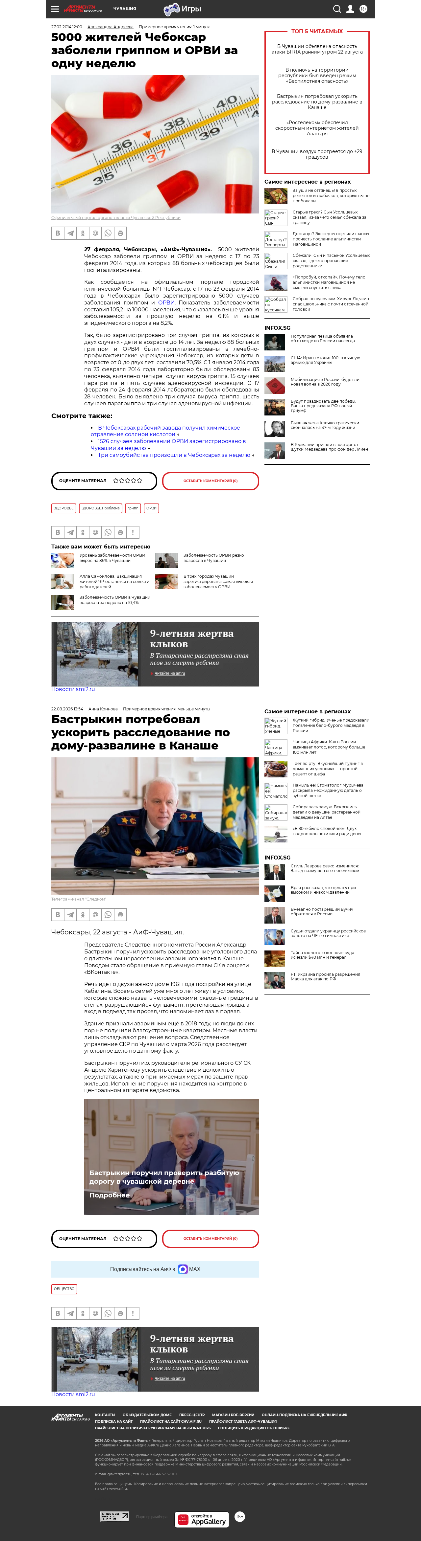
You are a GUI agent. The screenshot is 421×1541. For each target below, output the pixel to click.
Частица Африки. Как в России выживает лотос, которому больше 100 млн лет (329, 747)
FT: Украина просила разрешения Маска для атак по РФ (325, 976)
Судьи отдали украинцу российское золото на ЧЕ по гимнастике (328, 933)
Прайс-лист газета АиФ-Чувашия (243, 1421)
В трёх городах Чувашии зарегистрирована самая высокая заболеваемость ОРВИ (218, 581)
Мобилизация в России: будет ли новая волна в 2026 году (325, 382)
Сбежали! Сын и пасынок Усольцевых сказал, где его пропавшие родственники (331, 260)
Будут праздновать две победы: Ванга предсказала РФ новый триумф (323, 406)
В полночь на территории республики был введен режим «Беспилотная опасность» (317, 75)
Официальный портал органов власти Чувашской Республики (116, 217)
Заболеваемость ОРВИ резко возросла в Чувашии (214, 558)
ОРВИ (166, 303)
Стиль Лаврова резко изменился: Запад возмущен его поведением (325, 868)
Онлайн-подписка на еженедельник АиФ (304, 1415)
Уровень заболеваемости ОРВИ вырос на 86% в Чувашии (112, 558)
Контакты (105, 1415)
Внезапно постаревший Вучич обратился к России (322, 911)
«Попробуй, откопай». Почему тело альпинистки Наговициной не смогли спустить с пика (329, 282)
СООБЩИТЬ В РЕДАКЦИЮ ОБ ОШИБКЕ (254, 1428)
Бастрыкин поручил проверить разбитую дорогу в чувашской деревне (164, 1177)
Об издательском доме (147, 1415)
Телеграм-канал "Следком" (78, 899)
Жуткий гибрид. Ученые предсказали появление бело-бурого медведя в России (331, 725)
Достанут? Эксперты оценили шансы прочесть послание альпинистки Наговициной (331, 239)
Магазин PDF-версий (233, 1415)
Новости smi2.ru (73, 689)
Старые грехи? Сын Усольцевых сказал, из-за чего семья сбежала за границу (329, 217)
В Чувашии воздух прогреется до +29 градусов (317, 154)
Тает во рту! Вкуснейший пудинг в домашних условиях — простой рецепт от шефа (328, 768)
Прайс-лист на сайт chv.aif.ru (171, 1421)
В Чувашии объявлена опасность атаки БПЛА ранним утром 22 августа (317, 49)
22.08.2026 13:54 (67, 708)
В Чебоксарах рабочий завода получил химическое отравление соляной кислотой (165, 431)
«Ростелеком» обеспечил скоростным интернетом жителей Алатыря (317, 128)
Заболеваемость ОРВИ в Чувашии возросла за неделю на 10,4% (115, 600)
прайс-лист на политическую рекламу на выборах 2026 (152, 1428)
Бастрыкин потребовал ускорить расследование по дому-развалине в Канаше (317, 102)
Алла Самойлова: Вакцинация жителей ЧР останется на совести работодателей (114, 581)
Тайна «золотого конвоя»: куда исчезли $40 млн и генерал (322, 955)
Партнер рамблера (151, 1517)
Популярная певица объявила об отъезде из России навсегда (323, 338)
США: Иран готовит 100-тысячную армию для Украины (325, 360)
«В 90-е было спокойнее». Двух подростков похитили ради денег (327, 831)
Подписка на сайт (114, 1421)
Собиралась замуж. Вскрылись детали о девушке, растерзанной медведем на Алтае (326, 812)
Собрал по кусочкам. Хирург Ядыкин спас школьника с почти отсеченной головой (331, 304)
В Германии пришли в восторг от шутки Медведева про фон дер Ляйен (329, 447)
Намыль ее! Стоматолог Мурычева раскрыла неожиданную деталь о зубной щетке (328, 790)
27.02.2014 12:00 (66, 26)
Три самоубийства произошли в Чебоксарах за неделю (174, 455)
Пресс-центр (192, 1415)
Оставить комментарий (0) (211, 481)
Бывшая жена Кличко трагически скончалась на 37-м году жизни (325, 425)
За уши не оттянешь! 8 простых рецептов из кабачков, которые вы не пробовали (331, 195)
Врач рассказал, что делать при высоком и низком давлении (323, 890)
